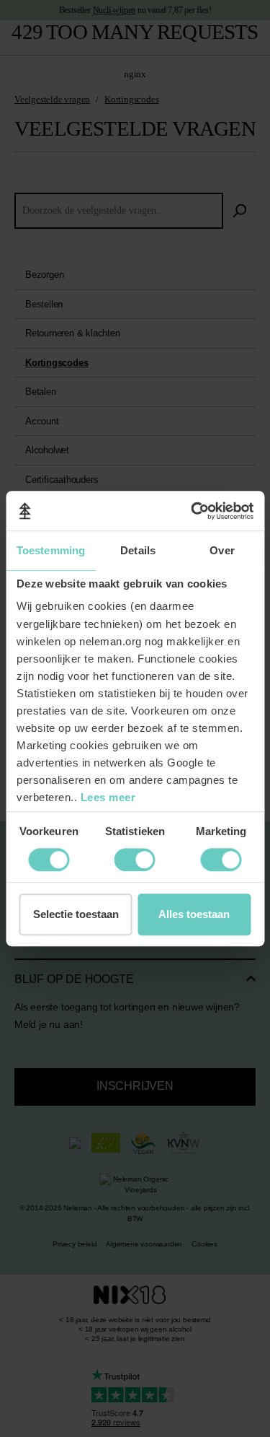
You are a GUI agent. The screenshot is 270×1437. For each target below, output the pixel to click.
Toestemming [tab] (51, 550)
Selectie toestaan (76, 914)
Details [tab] (138, 550)
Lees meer (108, 797)
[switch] (48, 859)
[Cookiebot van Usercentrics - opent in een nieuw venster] (192, 511)
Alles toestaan (194, 914)
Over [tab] (222, 550)
